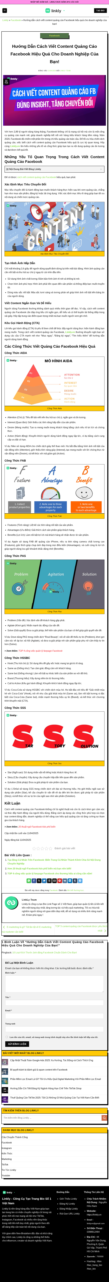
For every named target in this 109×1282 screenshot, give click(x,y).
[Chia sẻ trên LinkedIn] (70, 880)
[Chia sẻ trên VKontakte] (64, 880)
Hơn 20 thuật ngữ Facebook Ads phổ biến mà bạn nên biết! (39, 868)
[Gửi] (104, 1118)
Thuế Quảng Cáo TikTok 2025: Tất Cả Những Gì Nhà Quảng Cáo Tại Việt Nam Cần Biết (54, 1097)
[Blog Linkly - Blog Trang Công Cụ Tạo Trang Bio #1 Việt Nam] (54, 10)
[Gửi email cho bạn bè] (54, 880)
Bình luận (10, 973)
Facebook (16, 20)
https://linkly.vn (94, 1214)
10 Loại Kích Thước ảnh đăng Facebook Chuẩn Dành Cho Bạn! (44, 952)
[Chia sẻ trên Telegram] (80, 880)
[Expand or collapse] (101, 169)
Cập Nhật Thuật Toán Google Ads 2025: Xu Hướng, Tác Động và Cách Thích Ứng (51, 1060)
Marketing (7, 1159)
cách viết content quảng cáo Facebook (36, 177)
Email (8, 1010)
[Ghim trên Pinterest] (59, 880)
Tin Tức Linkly (9, 1170)
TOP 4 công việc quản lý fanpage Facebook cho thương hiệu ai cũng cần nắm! (50, 873)
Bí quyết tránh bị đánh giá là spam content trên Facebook (38, 1070)
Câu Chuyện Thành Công (15, 1137)
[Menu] (4, 10)
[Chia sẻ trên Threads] (49, 880)
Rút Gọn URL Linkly (70, 1213)
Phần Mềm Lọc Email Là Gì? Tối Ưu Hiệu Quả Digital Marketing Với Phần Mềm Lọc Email (55, 1079)
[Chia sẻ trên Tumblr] (75, 880)
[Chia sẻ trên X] (39, 880)
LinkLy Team (65, 70)
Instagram (7, 1148)
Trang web (10, 1024)
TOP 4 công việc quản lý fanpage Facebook (40, 651)
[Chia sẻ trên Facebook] (34, 880)
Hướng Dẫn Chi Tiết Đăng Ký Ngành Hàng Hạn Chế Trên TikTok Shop (45, 1088)
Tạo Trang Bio (35, 1198)
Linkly (5, 20)
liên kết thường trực (75, 890)
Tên (7, 997)
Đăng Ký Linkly (67, 1204)
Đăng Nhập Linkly (69, 1209)
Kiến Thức (7, 1153)
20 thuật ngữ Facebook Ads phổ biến (36, 827)
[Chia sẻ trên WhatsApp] (29, 880)
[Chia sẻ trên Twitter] (44, 880)
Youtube (6, 1175)
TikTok (5, 1164)
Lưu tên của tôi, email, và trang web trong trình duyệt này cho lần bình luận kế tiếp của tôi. (54, 1037)
